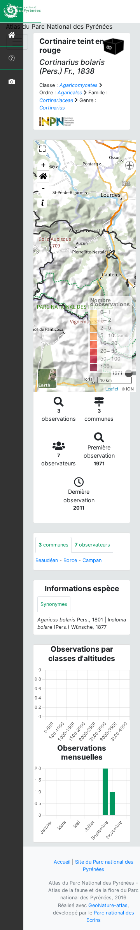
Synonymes (53, 604)
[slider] (129, 373)
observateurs (92, 545)
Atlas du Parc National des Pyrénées (59, 26)
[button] (43, 176)
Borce (70, 560)
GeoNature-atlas (108, 905)
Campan (92, 560)
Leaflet (111, 388)
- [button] (43, 188)
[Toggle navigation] (17, 42)
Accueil (62, 862)
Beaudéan (46, 560)
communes (53, 545)
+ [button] (43, 165)
